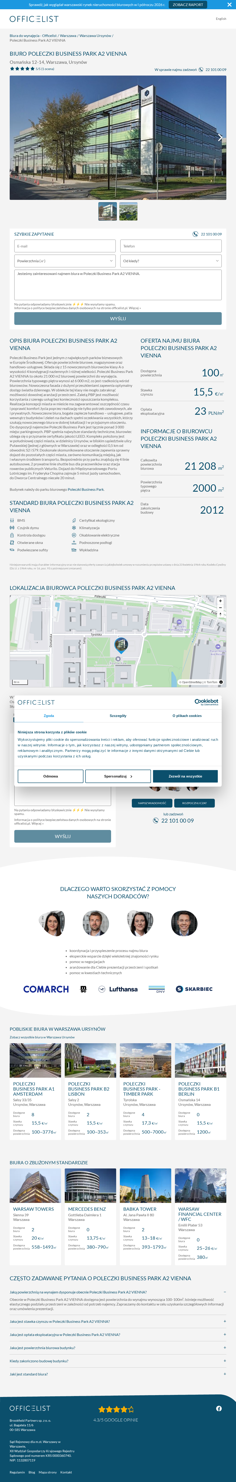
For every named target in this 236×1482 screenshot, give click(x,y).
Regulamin (17, 1472)
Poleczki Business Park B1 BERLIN (199, 1089)
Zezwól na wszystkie (185, 776)
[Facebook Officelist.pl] (219, 1408)
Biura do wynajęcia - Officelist (33, 35)
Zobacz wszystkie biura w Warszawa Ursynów (42, 1037)
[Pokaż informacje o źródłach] (221, 682)
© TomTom (210, 682)
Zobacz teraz (35, 1131)
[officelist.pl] (30, 1408)
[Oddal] (220, 607)
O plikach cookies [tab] (187, 716)
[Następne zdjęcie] (220, 137)
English (221, 19)
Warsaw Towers (33, 1209)
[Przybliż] (220, 601)
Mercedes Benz (87, 1209)
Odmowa (50, 776)
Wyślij (118, 318)
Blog (32, 1472)
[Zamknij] (229, 4)
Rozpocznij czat (194, 803)
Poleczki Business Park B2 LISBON (88, 1089)
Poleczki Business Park (86, 489)
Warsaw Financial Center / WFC (199, 1214)
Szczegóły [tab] (118, 716)
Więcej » (135, 308)
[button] (118, 641)
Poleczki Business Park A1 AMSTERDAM (34, 1089)
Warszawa (68, 35)
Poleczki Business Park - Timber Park (141, 1089)
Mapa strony (48, 1472)
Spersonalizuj (115, 776)
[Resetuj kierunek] (220, 614)
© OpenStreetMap (190, 682)
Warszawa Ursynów (95, 35)
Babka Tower (139, 1209)
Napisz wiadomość (152, 803)
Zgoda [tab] (49, 716)
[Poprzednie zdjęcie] (16, 137)
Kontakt (66, 1472)
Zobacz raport (188, 4)
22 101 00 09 (216, 69)
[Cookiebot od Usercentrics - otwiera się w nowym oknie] (198, 702)
